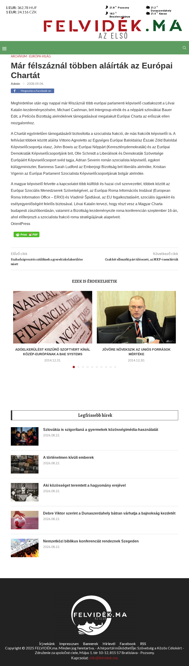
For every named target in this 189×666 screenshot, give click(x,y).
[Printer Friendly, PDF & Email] (26, 234)
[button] (19, 332)
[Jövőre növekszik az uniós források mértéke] (136, 317)
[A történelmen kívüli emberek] (24, 464)
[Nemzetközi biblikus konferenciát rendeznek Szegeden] (24, 548)
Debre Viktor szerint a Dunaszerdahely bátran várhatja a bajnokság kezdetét (109, 513)
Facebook (128, 643)
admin (15, 84)
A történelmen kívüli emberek (68, 457)
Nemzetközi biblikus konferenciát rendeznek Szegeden (91, 541)
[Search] (184, 47)
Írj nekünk (47, 643)
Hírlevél (109, 643)
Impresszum (69, 643)
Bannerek (90, 643)
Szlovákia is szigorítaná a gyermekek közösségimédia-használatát (100, 430)
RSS (143, 643)
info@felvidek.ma (103, 658)
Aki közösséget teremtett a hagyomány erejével (84, 485)
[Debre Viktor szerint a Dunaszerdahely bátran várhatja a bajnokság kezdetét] (24, 520)
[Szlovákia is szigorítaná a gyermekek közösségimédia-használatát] (24, 436)
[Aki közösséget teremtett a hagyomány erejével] (24, 492)
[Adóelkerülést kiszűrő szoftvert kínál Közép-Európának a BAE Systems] (52, 317)
